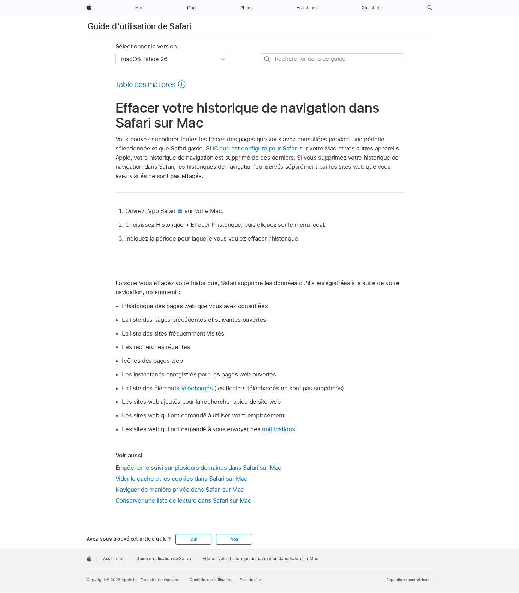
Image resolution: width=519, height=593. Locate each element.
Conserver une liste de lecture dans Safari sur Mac (183, 500)
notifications (278, 429)
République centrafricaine (409, 579)
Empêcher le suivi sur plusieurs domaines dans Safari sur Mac (198, 467)
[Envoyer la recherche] (267, 59)
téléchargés (197, 388)
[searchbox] (332, 58)
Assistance (114, 558)
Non (234, 539)
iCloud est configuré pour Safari (255, 148)
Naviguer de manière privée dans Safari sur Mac (179, 489)
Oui (193, 539)
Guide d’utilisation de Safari (139, 26)
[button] (429, 8)
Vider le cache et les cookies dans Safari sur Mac (181, 478)
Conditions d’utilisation (211, 579)
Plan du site (250, 579)
